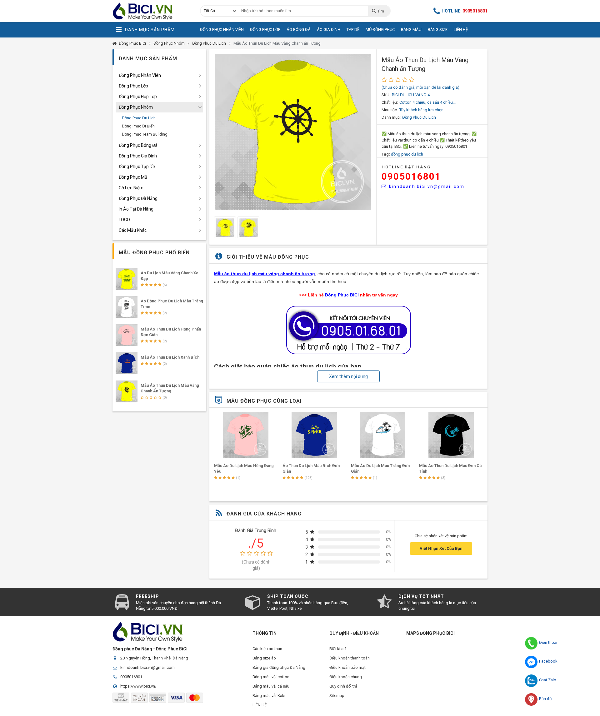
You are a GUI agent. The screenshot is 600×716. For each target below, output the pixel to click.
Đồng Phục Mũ (133, 177)
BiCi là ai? (338, 648)
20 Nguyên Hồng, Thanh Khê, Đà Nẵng (154, 658)
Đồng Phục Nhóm (169, 43)
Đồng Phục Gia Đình (138, 155)
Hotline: (465, 10)
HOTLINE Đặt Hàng (406, 167)
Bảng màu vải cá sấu (270, 686)
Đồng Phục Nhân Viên (222, 29)
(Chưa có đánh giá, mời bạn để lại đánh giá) (420, 87)
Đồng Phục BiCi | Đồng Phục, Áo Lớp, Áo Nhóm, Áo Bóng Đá (151, 11)
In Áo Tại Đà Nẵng (136, 208)
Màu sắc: (390, 109)
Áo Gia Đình (328, 29)
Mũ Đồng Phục (380, 29)
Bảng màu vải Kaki (268, 695)
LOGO (124, 219)
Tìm (380, 11)
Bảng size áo (264, 658)
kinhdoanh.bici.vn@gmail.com (426, 186)
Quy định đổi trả (343, 686)
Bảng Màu (411, 29)
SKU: (386, 94)
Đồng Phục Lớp (265, 29)
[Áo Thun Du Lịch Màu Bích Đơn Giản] (314, 435)
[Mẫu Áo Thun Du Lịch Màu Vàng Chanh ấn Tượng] (127, 391)
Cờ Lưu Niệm (131, 187)
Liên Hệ (461, 29)
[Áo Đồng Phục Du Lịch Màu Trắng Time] (127, 307)
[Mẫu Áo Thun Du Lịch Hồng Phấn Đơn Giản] (127, 335)
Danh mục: (391, 117)
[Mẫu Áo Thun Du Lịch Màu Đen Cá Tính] (451, 435)
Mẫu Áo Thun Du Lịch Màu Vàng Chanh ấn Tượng (277, 43)
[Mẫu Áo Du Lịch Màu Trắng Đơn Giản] (383, 435)
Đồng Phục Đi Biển (138, 126)
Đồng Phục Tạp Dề (137, 166)
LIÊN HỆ (259, 705)
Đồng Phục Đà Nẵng (138, 198)
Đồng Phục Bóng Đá (138, 145)
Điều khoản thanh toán (349, 658)
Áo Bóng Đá (299, 29)
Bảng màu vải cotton (270, 676)
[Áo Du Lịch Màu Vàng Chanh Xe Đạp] (127, 279)
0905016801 (411, 176)
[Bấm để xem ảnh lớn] (293, 132)
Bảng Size (438, 29)
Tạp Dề (353, 29)
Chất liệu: (390, 102)
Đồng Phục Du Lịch (209, 43)
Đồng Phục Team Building (145, 134)
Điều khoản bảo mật (347, 667)
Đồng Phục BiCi (132, 43)
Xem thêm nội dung (348, 376)
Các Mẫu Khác (133, 230)
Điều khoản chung (345, 676)
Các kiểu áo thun (267, 648)
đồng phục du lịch (407, 154)
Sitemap (336, 695)
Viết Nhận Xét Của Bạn (441, 548)
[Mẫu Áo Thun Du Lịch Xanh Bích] (127, 363)
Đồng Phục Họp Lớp (138, 96)
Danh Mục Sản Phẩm (150, 29)
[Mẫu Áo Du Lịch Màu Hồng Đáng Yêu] (246, 435)
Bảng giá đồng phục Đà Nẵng (278, 667)
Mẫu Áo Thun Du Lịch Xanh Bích (170, 357)
